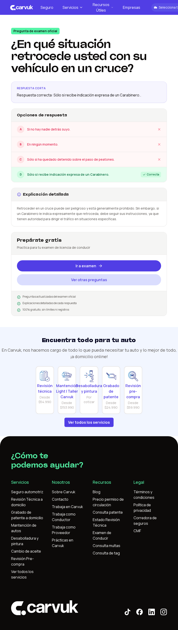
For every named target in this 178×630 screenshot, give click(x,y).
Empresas (131, 7)
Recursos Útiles (101, 7)
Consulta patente (108, 512)
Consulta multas (106, 545)
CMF (137, 530)
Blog (96, 491)
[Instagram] (163, 612)
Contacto (60, 499)
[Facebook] (139, 612)
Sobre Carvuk (63, 491)
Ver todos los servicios (89, 422)
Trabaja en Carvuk (67, 506)
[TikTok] (127, 612)
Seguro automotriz (27, 491)
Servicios (70, 7)
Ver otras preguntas (89, 279)
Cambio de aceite (26, 551)
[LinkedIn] (151, 612)
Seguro (47, 7)
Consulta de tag (106, 553)
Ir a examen (86, 265)
